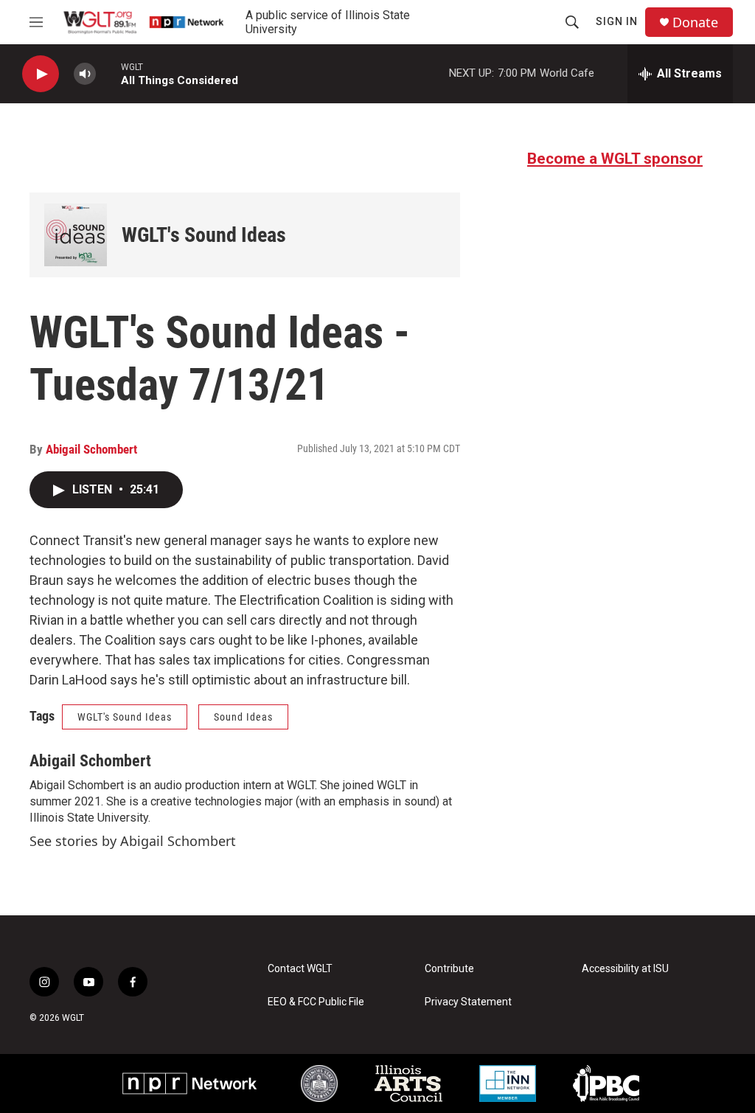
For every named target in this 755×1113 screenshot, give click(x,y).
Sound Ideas (243, 717)
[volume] (84, 74)
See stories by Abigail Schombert (132, 841)
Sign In (617, 21)
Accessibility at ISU (625, 968)
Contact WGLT (300, 968)
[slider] (108, 73)
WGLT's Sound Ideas (204, 235)
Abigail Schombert (91, 449)
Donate (695, 22)
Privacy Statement (468, 1002)
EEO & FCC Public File (316, 1002)
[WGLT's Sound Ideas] (75, 235)
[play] (40, 74)
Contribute (449, 968)
